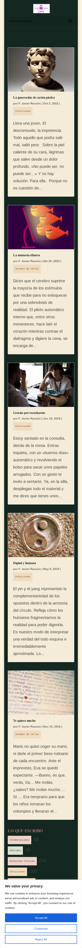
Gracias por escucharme (29, 412)
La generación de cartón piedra (34, 97)
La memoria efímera (26, 255)
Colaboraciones (19, 840)
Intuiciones (22, 111)
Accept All (41, 917)
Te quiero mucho (24, 720)
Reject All (41, 939)
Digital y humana (24, 563)
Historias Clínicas (22, 861)
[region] (41, 914)
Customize (41, 928)
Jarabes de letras (27, 268)
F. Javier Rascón (30, 103)
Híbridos (15, 850)
